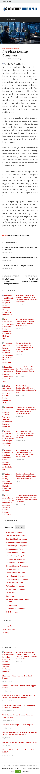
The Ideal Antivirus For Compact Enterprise (18, 266)
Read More (25, 771)
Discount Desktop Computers (17, 566)
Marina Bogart (18, 59)
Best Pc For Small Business (10, 48)
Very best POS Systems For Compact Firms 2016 (19, 257)
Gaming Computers (13, 569)
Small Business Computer (15, 589)
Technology (10, 596)
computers (12, 235)
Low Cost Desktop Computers (17, 579)
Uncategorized (11, 605)
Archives (19, 527)
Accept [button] (18, 771)
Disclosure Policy (9, 629)
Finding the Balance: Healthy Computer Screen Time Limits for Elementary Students (26, 476)
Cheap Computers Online (15, 552)
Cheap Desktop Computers (16, 556)
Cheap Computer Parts (14, 549)
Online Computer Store (14, 583)
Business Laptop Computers (16, 546)
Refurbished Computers (15, 586)
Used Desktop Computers (15, 608)
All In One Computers (14, 532)
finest (26, 235)
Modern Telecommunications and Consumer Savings (19, 742)
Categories (9, 527)
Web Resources (12, 612)
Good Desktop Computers (15, 573)
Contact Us (7, 626)
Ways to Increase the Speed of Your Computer (17, 725)
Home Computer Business (15, 576)
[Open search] (35, 19)
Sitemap (6, 633)
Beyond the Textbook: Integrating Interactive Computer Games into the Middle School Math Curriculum (24, 347)
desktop (20, 235)
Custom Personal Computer (16, 562)
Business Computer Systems (16, 542)
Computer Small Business (15, 559)
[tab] (8, 527)
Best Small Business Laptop (16, 539)
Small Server (10, 593)
